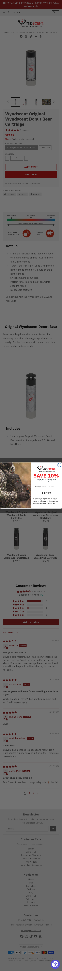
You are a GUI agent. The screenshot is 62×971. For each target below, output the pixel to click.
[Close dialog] (59, 465)
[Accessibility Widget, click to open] (55, 964)
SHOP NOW (46, 493)
